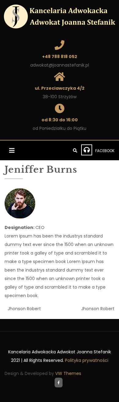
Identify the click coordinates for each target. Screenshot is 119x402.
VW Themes (67, 373)
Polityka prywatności (86, 360)
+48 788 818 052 (59, 57)
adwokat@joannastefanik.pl (59, 65)
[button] (13, 150)
